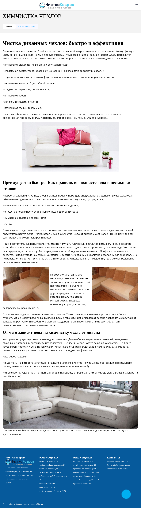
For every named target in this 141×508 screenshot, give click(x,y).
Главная (9, 26)
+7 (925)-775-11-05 (122, 461)
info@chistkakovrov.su (121, 465)
